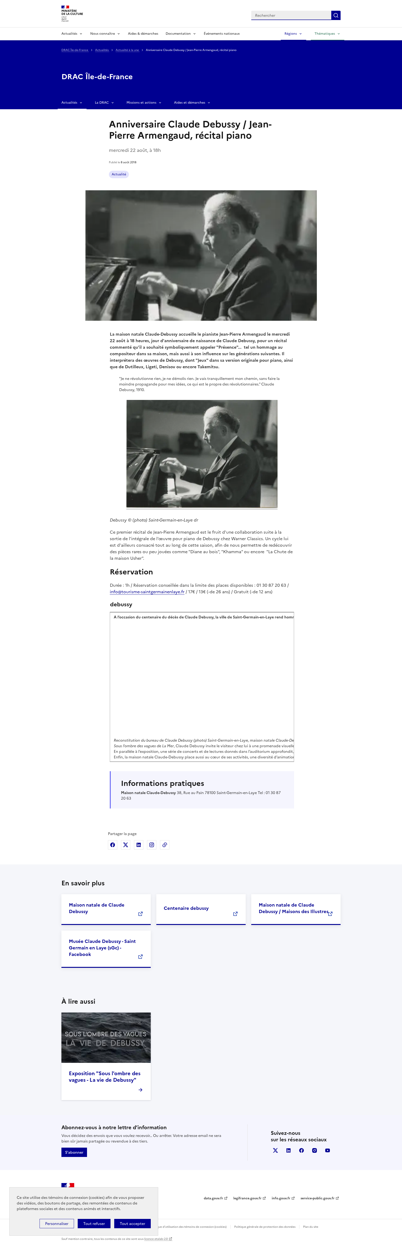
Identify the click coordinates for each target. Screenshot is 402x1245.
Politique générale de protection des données (264, 1227)
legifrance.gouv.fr (247, 1198)
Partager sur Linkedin (138, 844)
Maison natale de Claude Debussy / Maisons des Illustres (293, 908)
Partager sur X (125, 844)
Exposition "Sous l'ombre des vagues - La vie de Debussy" (105, 1077)
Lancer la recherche (336, 15)
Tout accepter (132, 1223)
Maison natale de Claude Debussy (96, 908)
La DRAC (102, 102)
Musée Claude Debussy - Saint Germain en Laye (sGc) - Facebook (102, 948)
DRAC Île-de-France (75, 50)
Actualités (69, 33)
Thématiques (325, 33)
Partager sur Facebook (112, 844)
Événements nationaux (222, 33)
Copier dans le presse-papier (164, 844)
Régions (291, 33)
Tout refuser (94, 1223)
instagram (314, 1150)
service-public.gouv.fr (318, 1198)
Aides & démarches (143, 33)
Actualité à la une (128, 50)
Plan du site (310, 1227)
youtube (327, 1150)
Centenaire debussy (186, 908)
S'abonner (74, 1152)
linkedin (288, 1150)
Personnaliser (56, 1223)
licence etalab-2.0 (156, 1239)
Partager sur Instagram (151, 844)
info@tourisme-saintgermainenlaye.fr (147, 592)
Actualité (119, 174)
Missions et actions (141, 102)
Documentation (178, 33)
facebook (301, 1150)
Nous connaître (102, 33)
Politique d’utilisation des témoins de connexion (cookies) (188, 1227)
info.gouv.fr (281, 1198)
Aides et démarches (189, 102)
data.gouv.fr (213, 1198)
